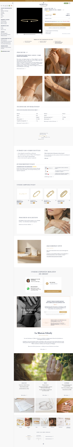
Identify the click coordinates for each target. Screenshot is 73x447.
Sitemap (43, 432)
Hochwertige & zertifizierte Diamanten (50, 121)
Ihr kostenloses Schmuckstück (5, 35)
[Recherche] (2, 5)
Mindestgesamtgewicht (48, 117)
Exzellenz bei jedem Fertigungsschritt (27, 110)
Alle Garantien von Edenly (66, 33)
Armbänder (2, 13)
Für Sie (2, 27)
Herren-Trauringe (4, 23)
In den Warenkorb (58, 25)
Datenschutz (48, 432)
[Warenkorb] (8, 5)
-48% (54, 14)
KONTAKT (38, 432)
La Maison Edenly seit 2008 (6, 38)
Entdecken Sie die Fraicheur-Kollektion (25, 224)
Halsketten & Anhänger (4, 10)
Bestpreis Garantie (48, 32)
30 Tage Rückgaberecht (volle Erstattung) (52, 30)
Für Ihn (2, 28)
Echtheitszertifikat (48, 33)
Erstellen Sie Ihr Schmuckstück (6, 42)
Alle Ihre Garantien (4, 39)
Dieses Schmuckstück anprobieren (57, 27)
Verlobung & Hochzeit (5, 19)
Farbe (18, 117)
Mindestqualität (19, 119)
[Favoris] (4, 5)
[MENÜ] (12, 3)
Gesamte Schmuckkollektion (6, 8)
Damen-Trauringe (4, 22)
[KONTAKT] (10, 5)
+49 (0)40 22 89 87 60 (53, 283)
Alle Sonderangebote (4, 33)
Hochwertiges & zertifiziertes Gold (22, 123)
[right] (40, 31)
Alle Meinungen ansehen (48, 176)
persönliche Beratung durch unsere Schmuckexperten (59, 43)
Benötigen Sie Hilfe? (6, 51)
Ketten (2, 14)
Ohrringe (2, 12)
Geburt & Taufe (3, 29)
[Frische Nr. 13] (29, 20)
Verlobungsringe (3, 21)
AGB (41, 432)
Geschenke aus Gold (5, 25)
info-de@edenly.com (38, 438)
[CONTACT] (38, 439)
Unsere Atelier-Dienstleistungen (6, 43)
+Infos (64, 314)
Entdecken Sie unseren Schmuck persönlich (6, 48)
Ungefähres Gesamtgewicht (21, 120)
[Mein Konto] (6, 5)
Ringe (2, 9)
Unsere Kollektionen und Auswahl (6, 41)
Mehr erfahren (42, 349)
